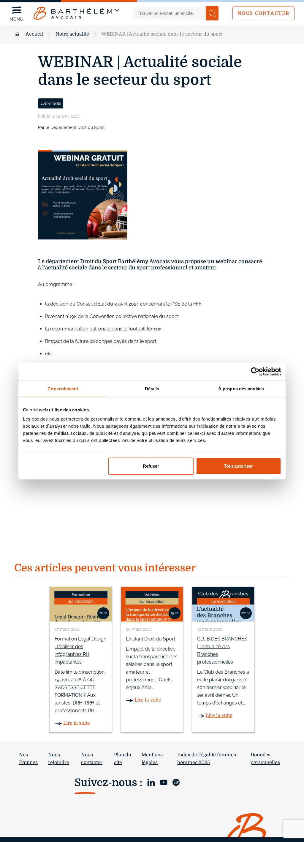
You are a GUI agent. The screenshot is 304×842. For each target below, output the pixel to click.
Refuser (151, 466)
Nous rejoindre (58, 758)
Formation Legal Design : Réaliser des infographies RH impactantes (80, 650)
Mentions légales (152, 758)
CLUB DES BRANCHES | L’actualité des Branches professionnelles (222, 650)
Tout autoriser (238, 466)
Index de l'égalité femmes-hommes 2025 (207, 758)
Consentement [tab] (63, 388)
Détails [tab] (152, 388)
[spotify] (176, 782)
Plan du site (122, 758)
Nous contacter (263, 13)
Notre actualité (72, 34)
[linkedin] (151, 782)
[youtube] (163, 782)
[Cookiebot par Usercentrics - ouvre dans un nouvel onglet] (255, 371)
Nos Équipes (28, 758)
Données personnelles (265, 758)
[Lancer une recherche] (212, 13)
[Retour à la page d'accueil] (76, 13)
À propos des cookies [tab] (241, 388)
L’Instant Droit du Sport (150, 639)
